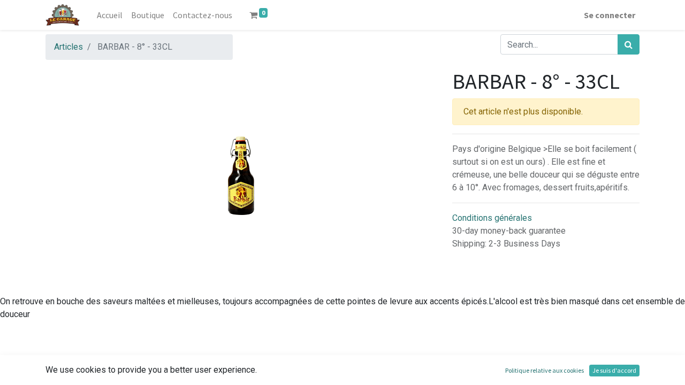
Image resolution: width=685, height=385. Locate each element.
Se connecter (609, 15)
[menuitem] (110, 15)
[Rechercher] (629, 44)
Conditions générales (492, 218)
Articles (68, 47)
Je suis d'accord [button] (614, 370)
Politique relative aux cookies (544, 370)
